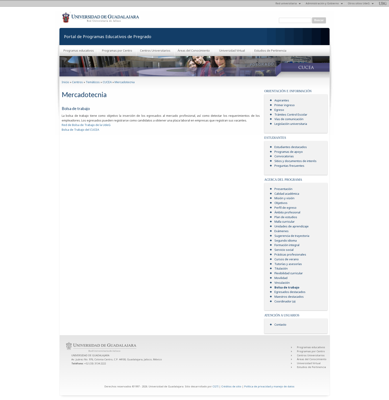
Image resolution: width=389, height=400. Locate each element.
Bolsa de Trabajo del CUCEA (80, 130)
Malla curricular (284, 221)
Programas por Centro (117, 50)
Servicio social (284, 250)
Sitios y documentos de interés (295, 161)
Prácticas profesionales (290, 254)
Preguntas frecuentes (289, 166)
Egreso (279, 110)
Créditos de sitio (231, 386)
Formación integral (286, 245)
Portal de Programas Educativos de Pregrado (107, 36)
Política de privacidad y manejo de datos (269, 386)
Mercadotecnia (125, 82)
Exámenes (281, 231)
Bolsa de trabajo (286, 287)
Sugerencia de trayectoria (291, 236)
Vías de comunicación (288, 119)
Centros (77, 82)
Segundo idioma (285, 240)
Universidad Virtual (232, 50)
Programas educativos (78, 50)
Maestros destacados (289, 297)
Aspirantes (281, 100)
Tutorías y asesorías (288, 264)
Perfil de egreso (285, 208)
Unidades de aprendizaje (291, 226)
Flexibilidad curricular (288, 273)
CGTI (215, 386)
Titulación (281, 268)
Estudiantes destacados (290, 147)
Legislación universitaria (290, 124)
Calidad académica (286, 194)
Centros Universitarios (155, 50)
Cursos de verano (286, 259)
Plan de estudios (285, 217)
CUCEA (107, 82)
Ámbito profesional (287, 212)
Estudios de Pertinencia (270, 50)
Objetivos (280, 203)
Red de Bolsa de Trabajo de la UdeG (86, 125)
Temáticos (93, 82)
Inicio (65, 82)
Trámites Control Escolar (290, 114)
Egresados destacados (289, 292)
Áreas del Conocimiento (194, 50)
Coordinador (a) (285, 301)
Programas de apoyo (288, 152)
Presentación (283, 189)
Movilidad (280, 278)
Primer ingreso (284, 105)
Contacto (280, 324)
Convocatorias (284, 156)
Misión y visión (284, 198)
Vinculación (282, 283)
